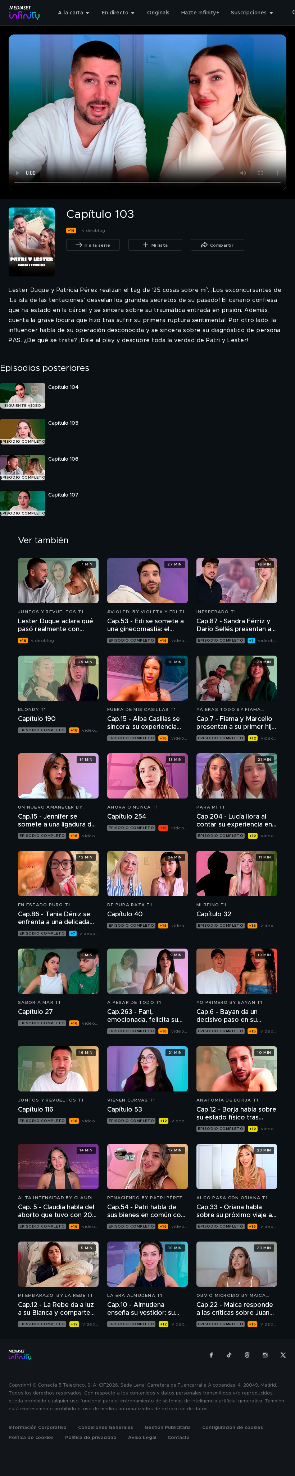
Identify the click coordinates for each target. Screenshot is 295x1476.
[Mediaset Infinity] (25, 12)
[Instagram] (265, 1355)
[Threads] (247, 1355)
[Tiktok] (229, 1355)
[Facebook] (211, 1355)
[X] (283, 1355)
